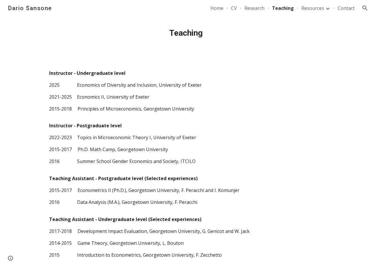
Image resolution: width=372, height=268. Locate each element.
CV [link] (234, 8)
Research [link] (254, 8)
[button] (365, 8)
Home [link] (216, 8)
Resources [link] (312, 8)
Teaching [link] (283, 8)
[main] (186, 33)
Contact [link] (346, 8)
